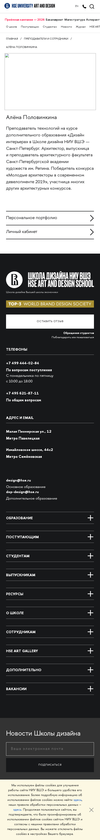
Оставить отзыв (50, 321)
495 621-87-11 (22, 393)
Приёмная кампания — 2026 (25, 20)
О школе (11, 26)
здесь (77, 800)
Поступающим (30, 26)
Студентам (50, 26)
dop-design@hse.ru (22, 491)
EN (76, 6)
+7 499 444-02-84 (22, 363)
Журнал (81, 26)
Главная (12, 39)
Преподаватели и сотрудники (46, 39)
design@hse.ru (18, 480)
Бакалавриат (54, 20)
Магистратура (74, 20)
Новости (66, 26)
